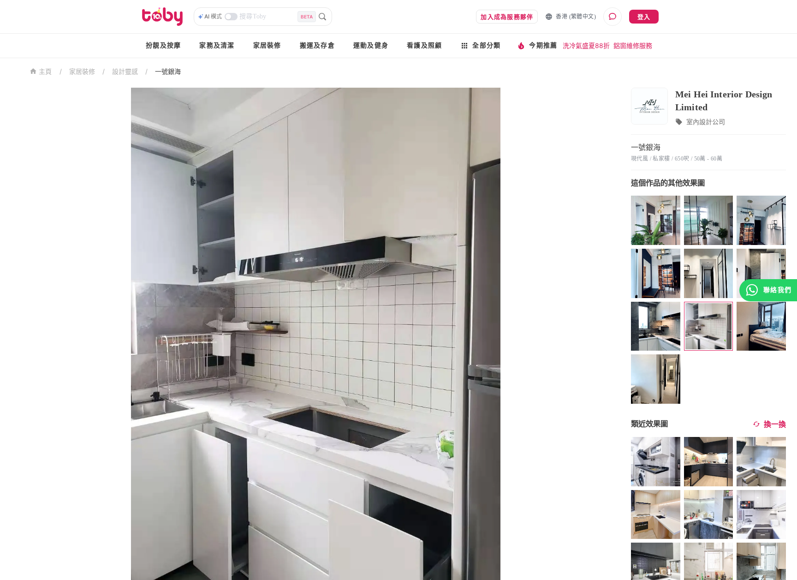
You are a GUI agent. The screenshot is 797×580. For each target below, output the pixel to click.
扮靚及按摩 (163, 45)
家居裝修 (267, 45)
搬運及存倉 (317, 45)
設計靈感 (125, 71)
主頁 (45, 71)
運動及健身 (370, 45)
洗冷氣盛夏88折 (586, 45)
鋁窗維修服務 (632, 45)
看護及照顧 (424, 45)
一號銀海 (168, 71)
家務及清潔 (216, 45)
